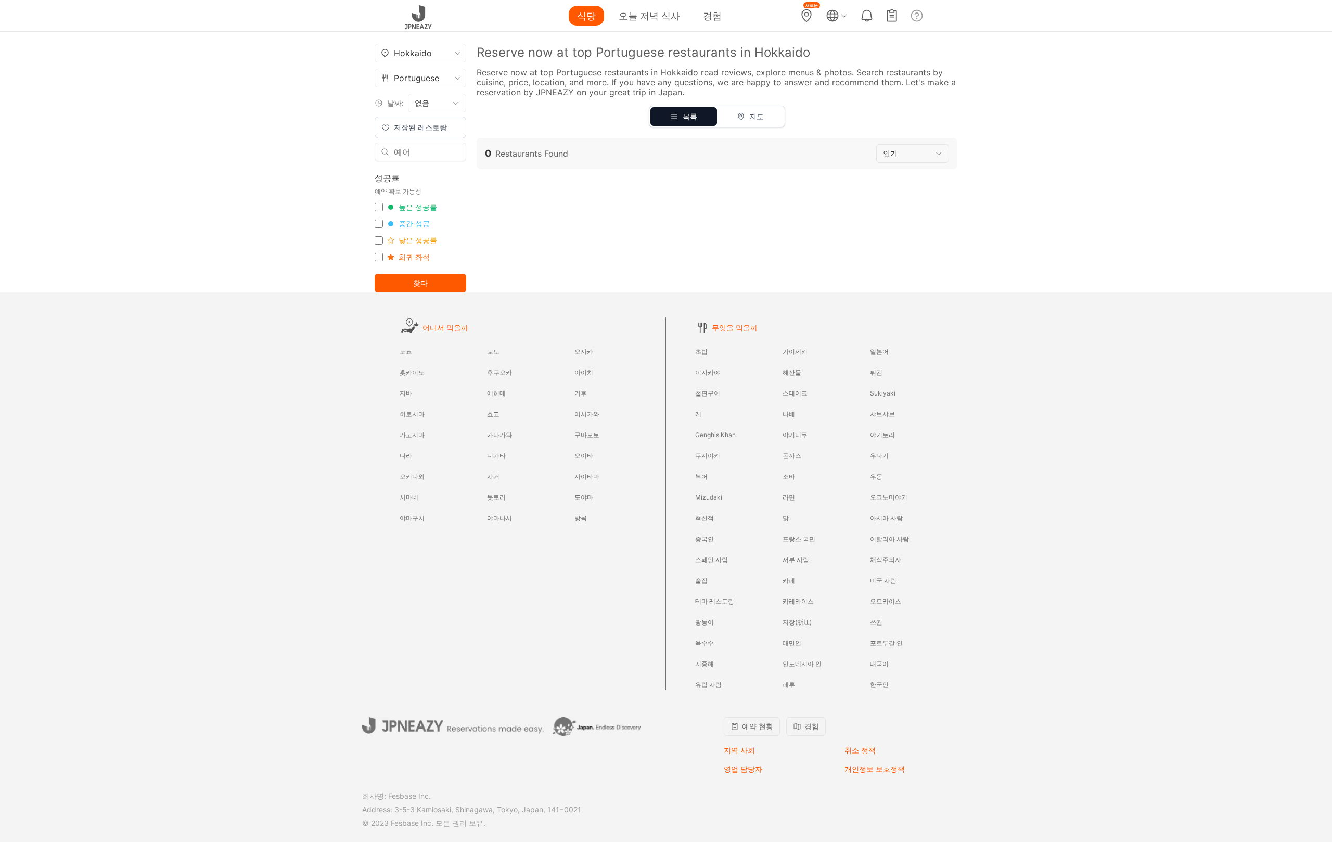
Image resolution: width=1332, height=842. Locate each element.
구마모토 (586, 435)
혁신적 (704, 518)
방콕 (580, 518)
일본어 (879, 351)
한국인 (879, 684)
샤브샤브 (882, 414)
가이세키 (795, 351)
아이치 (583, 372)
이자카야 (707, 372)
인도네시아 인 (802, 664)
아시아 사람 (886, 518)
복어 (701, 476)
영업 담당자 (743, 768)
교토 (493, 351)
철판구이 (707, 393)
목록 (690, 116)
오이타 (583, 456)
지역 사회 (739, 750)
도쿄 (406, 351)
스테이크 (795, 393)
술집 (701, 580)
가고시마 (412, 435)
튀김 (876, 372)
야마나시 (499, 518)
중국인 (704, 539)
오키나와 (412, 476)
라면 (789, 497)
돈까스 (792, 456)
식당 (586, 15)
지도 (756, 116)
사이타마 (586, 476)
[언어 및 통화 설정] (836, 15)
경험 (712, 15)
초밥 (701, 351)
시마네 (409, 497)
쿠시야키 (707, 456)
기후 (580, 393)
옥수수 (704, 643)
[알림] (866, 15)
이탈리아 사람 (889, 539)
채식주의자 (885, 560)
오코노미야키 (888, 497)
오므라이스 (885, 601)
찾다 (420, 282)
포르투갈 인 (886, 643)
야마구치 (412, 518)
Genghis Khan (715, 435)
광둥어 (704, 622)
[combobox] (420, 53)
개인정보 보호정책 (874, 768)
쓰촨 (876, 622)
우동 (876, 476)
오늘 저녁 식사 (649, 15)
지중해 (704, 664)
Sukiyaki (882, 393)
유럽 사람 (708, 684)
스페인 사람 (711, 560)
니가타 (496, 456)
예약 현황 (757, 726)
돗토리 (496, 497)
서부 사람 (796, 560)
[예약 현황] (891, 15)
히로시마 (412, 414)
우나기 (879, 456)
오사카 (583, 351)
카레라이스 (798, 601)
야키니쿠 (795, 435)
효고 (493, 414)
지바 (406, 393)
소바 (789, 476)
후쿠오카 (499, 372)
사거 (493, 476)
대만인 (792, 643)
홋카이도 (412, 372)
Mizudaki (708, 497)
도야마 (583, 497)
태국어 (879, 664)
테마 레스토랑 (714, 601)
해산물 (792, 372)
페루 (789, 684)
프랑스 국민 (799, 539)
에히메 (496, 393)
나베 (789, 414)
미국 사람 (883, 580)
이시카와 (586, 414)
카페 (789, 580)
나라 (406, 456)
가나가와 (499, 435)
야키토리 (882, 435)
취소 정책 (860, 750)
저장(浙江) (797, 622)
